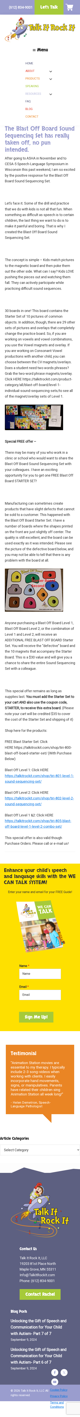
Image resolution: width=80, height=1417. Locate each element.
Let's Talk (49, 7)
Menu (42, 50)
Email (24, 987)
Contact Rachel (40, 1294)
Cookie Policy (58, 1390)
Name (24, 966)
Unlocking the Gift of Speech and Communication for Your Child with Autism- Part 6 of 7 (38, 1356)
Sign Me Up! (36, 1017)
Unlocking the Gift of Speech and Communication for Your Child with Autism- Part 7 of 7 (38, 1327)
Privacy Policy (59, 1396)
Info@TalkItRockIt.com (37, 1275)
